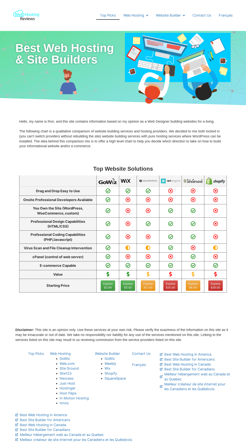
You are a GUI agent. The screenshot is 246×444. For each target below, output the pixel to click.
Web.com (67, 364)
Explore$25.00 (170, 285)
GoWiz (65, 359)
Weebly (110, 364)
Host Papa (68, 393)
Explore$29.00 (215, 285)
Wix (108, 368)
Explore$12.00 (148, 285)
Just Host (67, 383)
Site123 (65, 373)
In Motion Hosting (74, 398)
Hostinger (68, 388)
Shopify (111, 373)
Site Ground (69, 368)
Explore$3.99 (108, 285)
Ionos (64, 403)
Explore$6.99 (193, 285)
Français (226, 15)
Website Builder (168, 15)
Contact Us (202, 15)
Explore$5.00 (128, 285)
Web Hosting (133, 15)
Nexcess (66, 378)
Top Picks (108, 15)
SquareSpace (115, 378)
